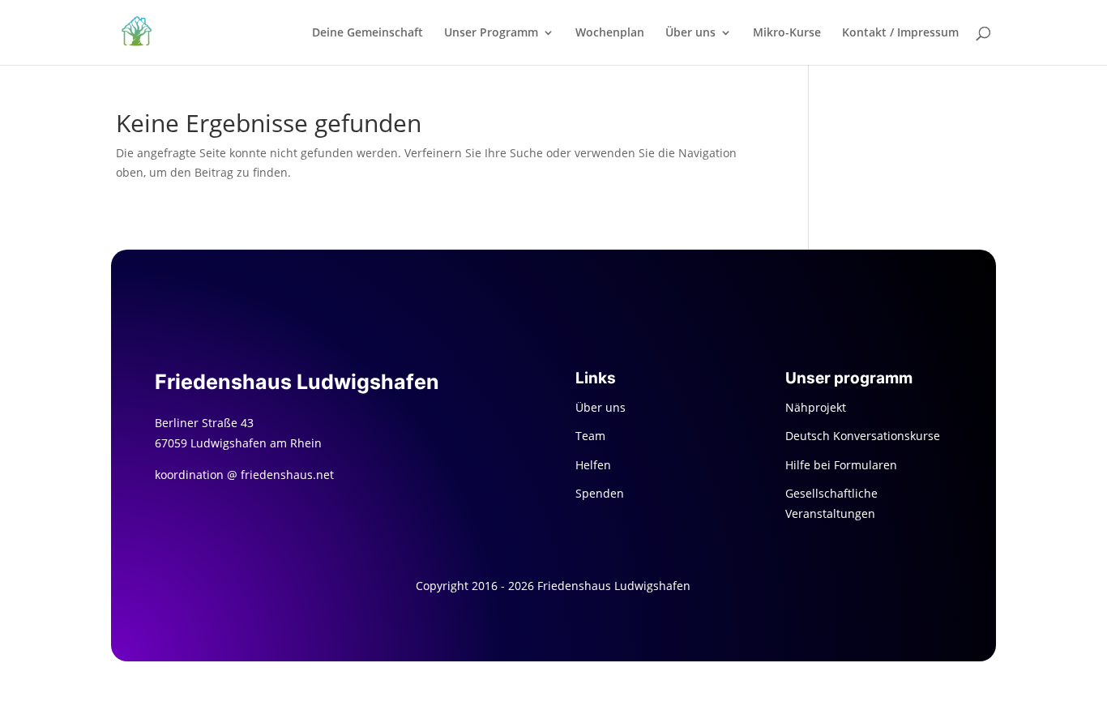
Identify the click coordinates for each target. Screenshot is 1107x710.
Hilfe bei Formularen (841, 465)
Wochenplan (609, 33)
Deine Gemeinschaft (367, 33)
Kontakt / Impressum (900, 33)
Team (590, 435)
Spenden (599, 493)
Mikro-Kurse (787, 33)
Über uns (690, 33)
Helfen (593, 465)
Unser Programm (491, 33)
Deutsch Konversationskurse (862, 435)
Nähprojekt (815, 407)
